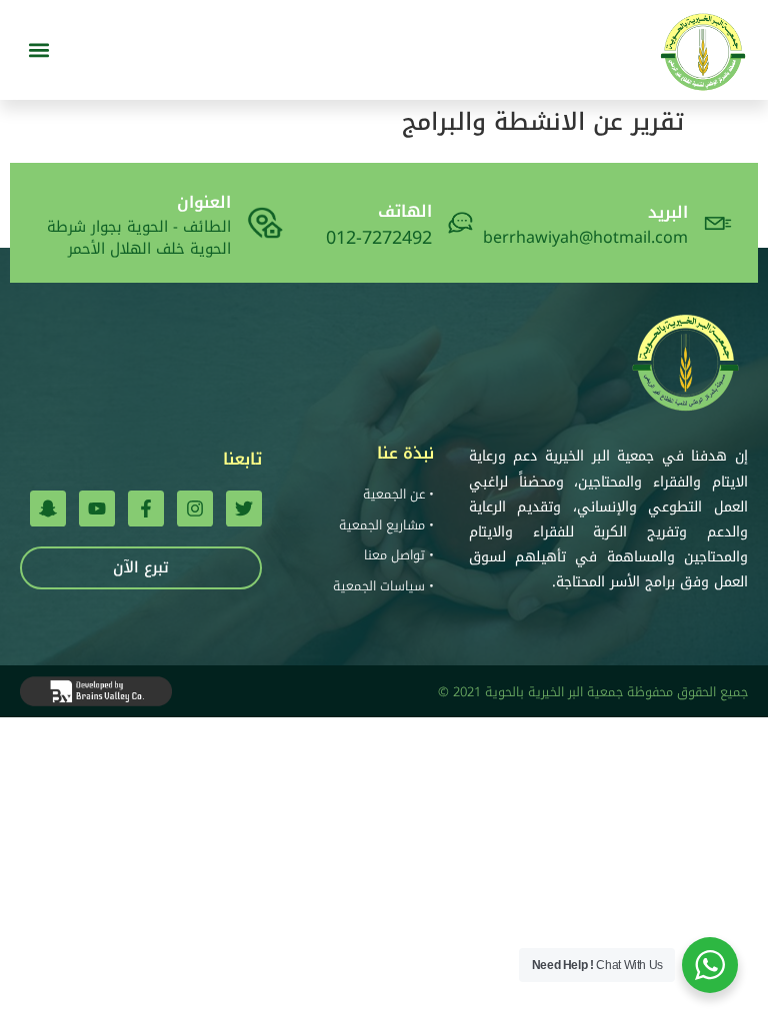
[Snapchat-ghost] (48, 508)
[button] (38, 50)
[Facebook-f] (146, 508)
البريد (668, 212)
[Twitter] (244, 508)
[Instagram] (195, 508)
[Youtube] (97, 508)
